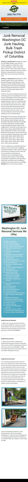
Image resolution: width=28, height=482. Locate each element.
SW (22, 118)
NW (20, 118)
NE (1, 120)
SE (24, 118)
